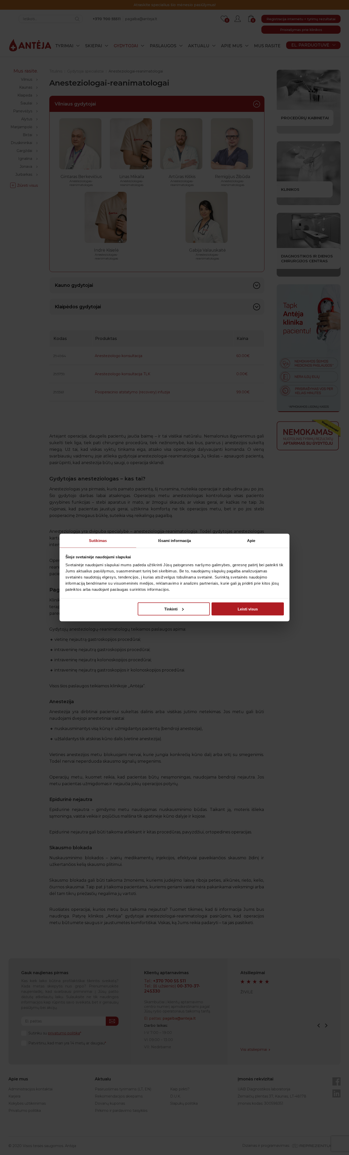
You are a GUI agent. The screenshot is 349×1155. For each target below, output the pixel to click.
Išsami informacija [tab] (174, 540)
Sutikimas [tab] (98, 540)
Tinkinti (171, 609)
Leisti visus (248, 609)
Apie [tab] (251, 540)
